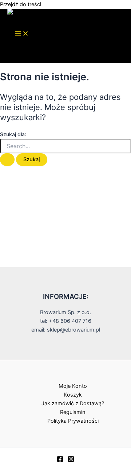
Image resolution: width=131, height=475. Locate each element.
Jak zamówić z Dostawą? (72, 403)
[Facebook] (60, 460)
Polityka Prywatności (73, 421)
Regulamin (73, 412)
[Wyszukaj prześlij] (7, 159)
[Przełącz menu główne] (21, 34)
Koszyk (73, 394)
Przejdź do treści (20, 4)
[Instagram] (71, 460)
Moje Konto (73, 386)
